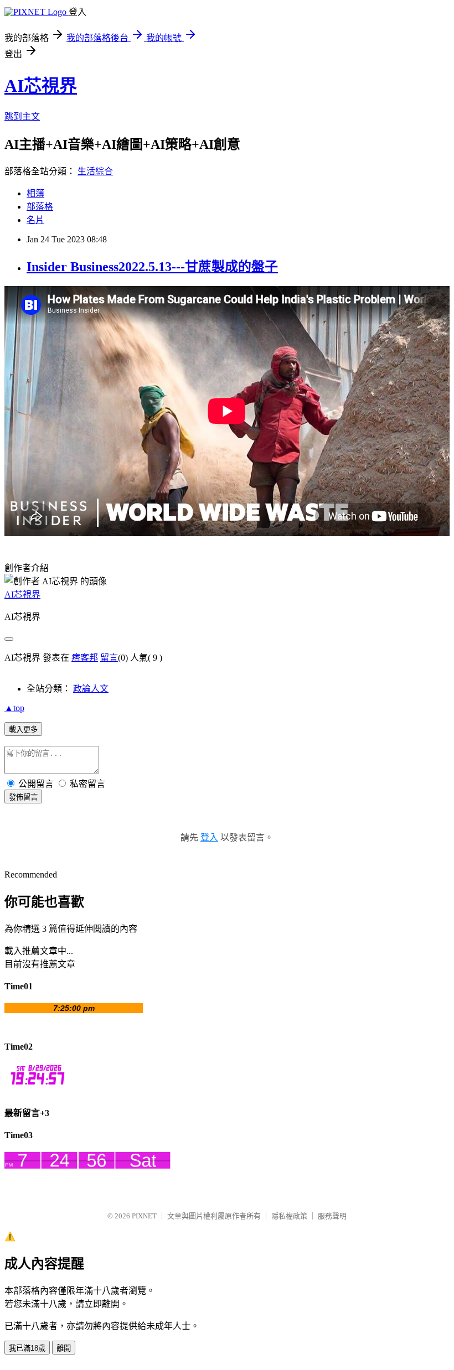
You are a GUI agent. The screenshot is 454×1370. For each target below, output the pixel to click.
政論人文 (91, 688)
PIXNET (144, 1216)
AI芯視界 (40, 86)
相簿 (35, 193)
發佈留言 (23, 797)
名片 (35, 220)
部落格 (40, 206)
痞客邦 (84, 657)
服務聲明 (332, 1216)
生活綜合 (95, 171)
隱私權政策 (289, 1216)
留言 (109, 657)
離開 (63, 1348)
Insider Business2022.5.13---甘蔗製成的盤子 (152, 267)
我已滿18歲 (27, 1348)
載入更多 (23, 729)
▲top (14, 708)
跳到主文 (22, 116)
